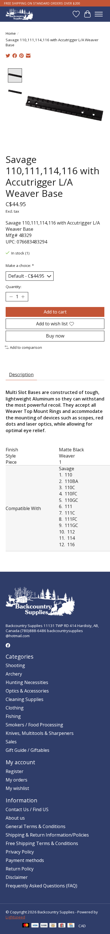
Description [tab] (21, 374)
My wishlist (17, 788)
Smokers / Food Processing (34, 725)
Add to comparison (26, 347)
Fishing (13, 716)
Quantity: (13, 286)
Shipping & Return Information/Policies (47, 835)
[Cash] (52, 926)
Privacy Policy (20, 852)
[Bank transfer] (44, 926)
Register (14, 771)
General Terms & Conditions (35, 826)
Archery (14, 674)
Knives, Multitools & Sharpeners (40, 733)
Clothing (15, 708)
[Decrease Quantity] (11, 297)
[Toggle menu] (98, 14)
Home (11, 33)
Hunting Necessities (27, 682)
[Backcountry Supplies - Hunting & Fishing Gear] (19, 14)
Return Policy (20, 869)
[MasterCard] (26, 926)
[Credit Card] (70, 926)
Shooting (15, 665)
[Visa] (35, 926)
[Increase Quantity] (23, 297)
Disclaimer (17, 877)
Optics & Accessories (27, 691)
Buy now (55, 336)
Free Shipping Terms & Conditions (42, 843)
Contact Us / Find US (27, 809)
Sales (11, 742)
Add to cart (55, 312)
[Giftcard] (61, 926)
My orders (16, 780)
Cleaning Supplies (24, 699)
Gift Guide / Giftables (27, 750)
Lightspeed (15, 917)
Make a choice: (20, 265)
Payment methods (25, 860)
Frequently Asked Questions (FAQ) (41, 886)
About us (15, 818)
